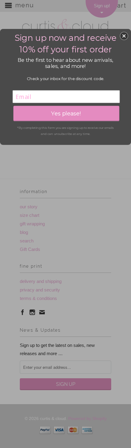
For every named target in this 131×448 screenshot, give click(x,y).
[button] (124, 36)
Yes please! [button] (66, 113)
